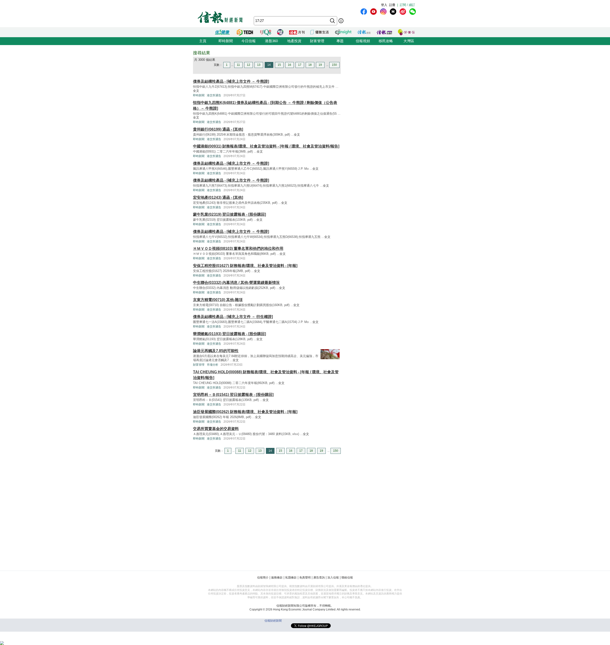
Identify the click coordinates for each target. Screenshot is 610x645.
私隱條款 (291, 577)
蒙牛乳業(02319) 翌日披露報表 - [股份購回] (229, 214)
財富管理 (317, 41)
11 (238, 65)
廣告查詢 (319, 577)
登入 (384, 5)
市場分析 (212, 364)
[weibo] (403, 11)
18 (310, 65)
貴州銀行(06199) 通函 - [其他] (218, 129)
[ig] (383, 11)
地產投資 (294, 41)
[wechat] (412, 11)
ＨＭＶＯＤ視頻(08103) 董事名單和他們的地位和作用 (238, 248)
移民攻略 (386, 41)
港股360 (271, 41)
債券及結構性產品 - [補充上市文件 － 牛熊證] (231, 81)
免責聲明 (305, 577)
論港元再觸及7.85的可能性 (216, 351)
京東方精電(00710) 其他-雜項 (218, 300)
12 (248, 65)
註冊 (392, 5)
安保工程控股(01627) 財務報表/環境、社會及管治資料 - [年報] (245, 266)
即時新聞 (226, 41)
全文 (196, 90)
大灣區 (408, 41)
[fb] (364, 11)
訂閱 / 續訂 (407, 5)
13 (258, 65)
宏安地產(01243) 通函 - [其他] (218, 197)
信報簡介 (263, 577)
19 (320, 65)
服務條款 (277, 577)
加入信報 (333, 577)
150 (334, 65)
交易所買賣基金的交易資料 (216, 429)
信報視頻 (363, 41)
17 (299, 65)
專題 (340, 41)
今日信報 (248, 41)
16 (289, 65)
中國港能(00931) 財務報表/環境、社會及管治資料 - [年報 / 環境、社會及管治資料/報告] (266, 146)
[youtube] (373, 11)
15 (279, 65)
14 (269, 65)
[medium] (393, 11)
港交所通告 (214, 95)
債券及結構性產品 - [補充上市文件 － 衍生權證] (233, 317)
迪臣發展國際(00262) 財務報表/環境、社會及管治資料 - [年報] (245, 412)
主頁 (202, 41)
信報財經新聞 (273, 620)
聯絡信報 (347, 577)
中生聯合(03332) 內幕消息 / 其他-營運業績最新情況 (236, 283)
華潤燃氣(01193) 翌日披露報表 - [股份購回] (229, 334)
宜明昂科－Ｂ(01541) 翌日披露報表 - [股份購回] (233, 395)
